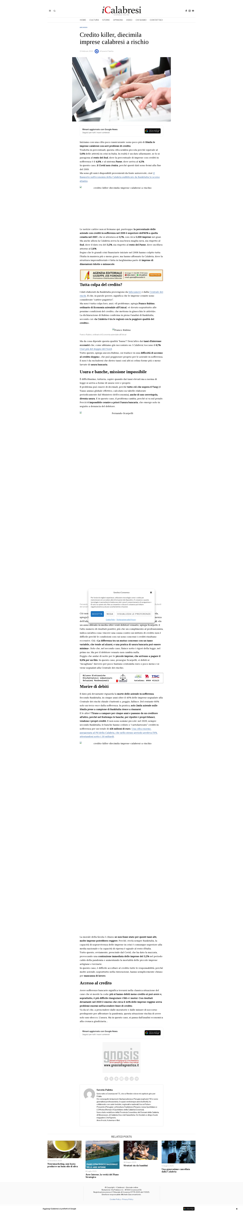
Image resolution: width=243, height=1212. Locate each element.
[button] (151, 592)
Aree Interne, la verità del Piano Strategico (102, 1175)
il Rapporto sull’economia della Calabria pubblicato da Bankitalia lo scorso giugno (120, 177)
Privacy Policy (127, 1199)
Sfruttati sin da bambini (136, 1165)
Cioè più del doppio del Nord (96, 348)
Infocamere (135, 291)
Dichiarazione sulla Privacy (126, 619)
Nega (110, 614)
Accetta (97, 614)
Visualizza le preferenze (134, 614)
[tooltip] (186, 10)
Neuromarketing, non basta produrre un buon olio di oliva (62, 1165)
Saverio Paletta (107, 51)
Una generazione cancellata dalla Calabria (176, 1170)
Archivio (83, 27)
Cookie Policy (110, 619)
